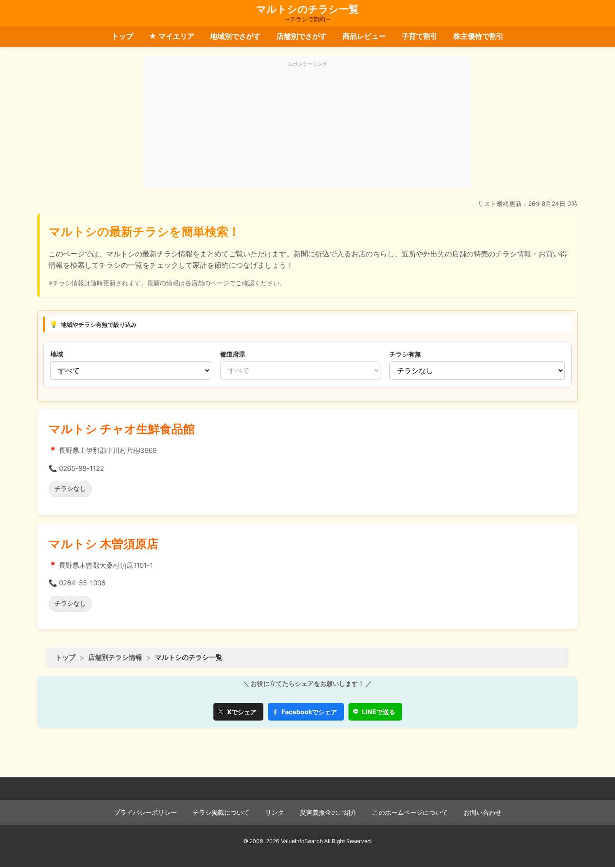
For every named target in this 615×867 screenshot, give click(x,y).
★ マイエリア (171, 36)
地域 (56, 354)
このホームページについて (410, 812)
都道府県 (232, 354)
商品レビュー (364, 36)
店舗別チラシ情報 (115, 657)
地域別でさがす (235, 36)
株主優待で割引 (478, 36)
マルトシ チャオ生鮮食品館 (122, 429)
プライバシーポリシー (145, 812)
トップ (122, 36)
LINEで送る (378, 712)
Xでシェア (242, 712)
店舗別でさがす (301, 36)
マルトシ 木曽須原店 (103, 544)
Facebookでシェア (309, 712)
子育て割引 (420, 36)
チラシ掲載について (221, 812)
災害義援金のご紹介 (328, 812)
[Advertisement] (307, 127)
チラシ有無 (405, 354)
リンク (274, 812)
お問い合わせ (483, 812)
